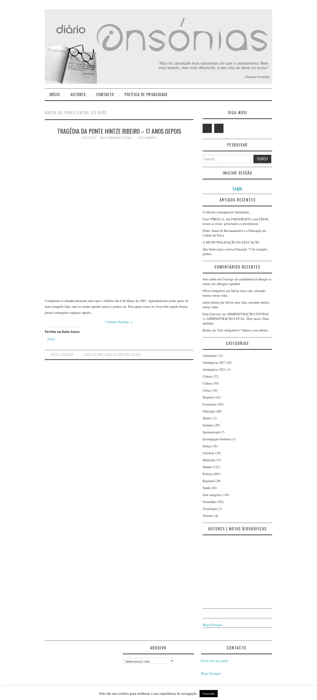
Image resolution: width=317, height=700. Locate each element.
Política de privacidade (146, 94)
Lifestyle (208, 453)
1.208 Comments (146, 138)
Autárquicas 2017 (214, 362)
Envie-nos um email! (215, 660)
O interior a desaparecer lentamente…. (228, 212)
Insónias (208, 425)
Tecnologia (210, 508)
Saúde (206, 488)
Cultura (207, 383)
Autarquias (210, 355)
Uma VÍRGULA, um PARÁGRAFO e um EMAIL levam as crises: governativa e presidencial (236, 221)
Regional (208, 481)
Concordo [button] (208, 693)
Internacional (211, 432)
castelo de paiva (93, 354)
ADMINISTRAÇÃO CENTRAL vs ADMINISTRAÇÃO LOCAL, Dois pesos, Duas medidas (236, 318)
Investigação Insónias (216, 439)
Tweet (51, 339)
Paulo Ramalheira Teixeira (116, 138)
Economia (209, 404)
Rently (207, 330)
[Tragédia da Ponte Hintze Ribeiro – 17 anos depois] (119, 219)
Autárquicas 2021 (214, 369)
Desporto (208, 397)
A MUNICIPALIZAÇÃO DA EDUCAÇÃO (231, 242)
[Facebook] (218, 128)
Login (237, 188)
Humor (207, 418)
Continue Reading (119, 322)
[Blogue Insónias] (158, 46)
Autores (78, 94)
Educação (209, 411)
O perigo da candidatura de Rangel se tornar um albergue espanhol (237, 281)
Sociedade (67, 354)
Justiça (207, 446)
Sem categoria (212, 495)
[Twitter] (207, 128)
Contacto (105, 94)
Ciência (207, 376)
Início (54, 94)
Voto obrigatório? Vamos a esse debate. (242, 330)
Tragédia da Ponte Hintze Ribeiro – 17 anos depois (119, 130)
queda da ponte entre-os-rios (123, 354)
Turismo (208, 515)
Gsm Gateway (212, 314)
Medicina (209, 460)
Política (55, 354)
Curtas (207, 390)
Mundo (207, 467)
